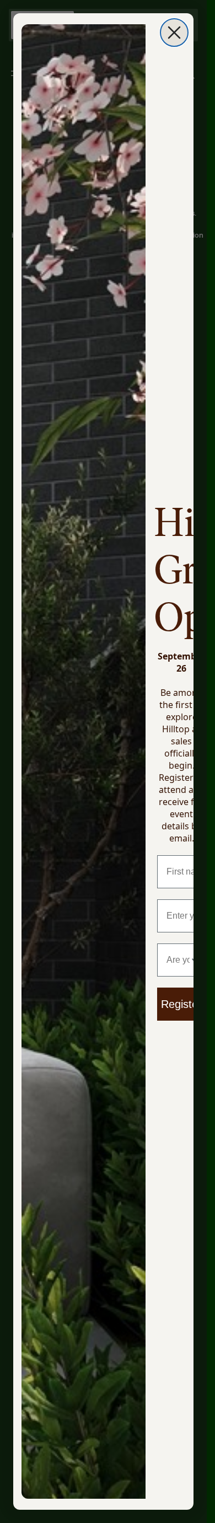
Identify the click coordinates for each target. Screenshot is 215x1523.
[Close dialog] (174, 32)
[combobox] (178, 960)
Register (181, 1004)
